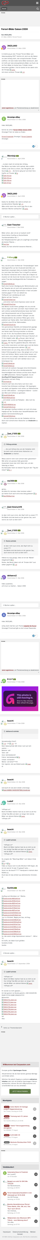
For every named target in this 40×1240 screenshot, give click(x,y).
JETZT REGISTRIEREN (20, 1091)
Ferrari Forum (17, 37)
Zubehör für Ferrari (30, 626)
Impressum (7, 1232)
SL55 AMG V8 (15, 1135)
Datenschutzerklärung (20, 1232)
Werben (33, 1232)
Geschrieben (16, 48)
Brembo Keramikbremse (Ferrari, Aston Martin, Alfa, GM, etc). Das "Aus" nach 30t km (18, 1206)
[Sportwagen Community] (5, 3)
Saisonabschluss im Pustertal (17, 1172)
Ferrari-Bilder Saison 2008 (22, 130)
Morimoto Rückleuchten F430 (20, 1142)
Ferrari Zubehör (27, 136)
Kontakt (20, 1234)
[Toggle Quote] (5, 444)
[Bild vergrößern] (12, 70)
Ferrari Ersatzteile (7, 136)
